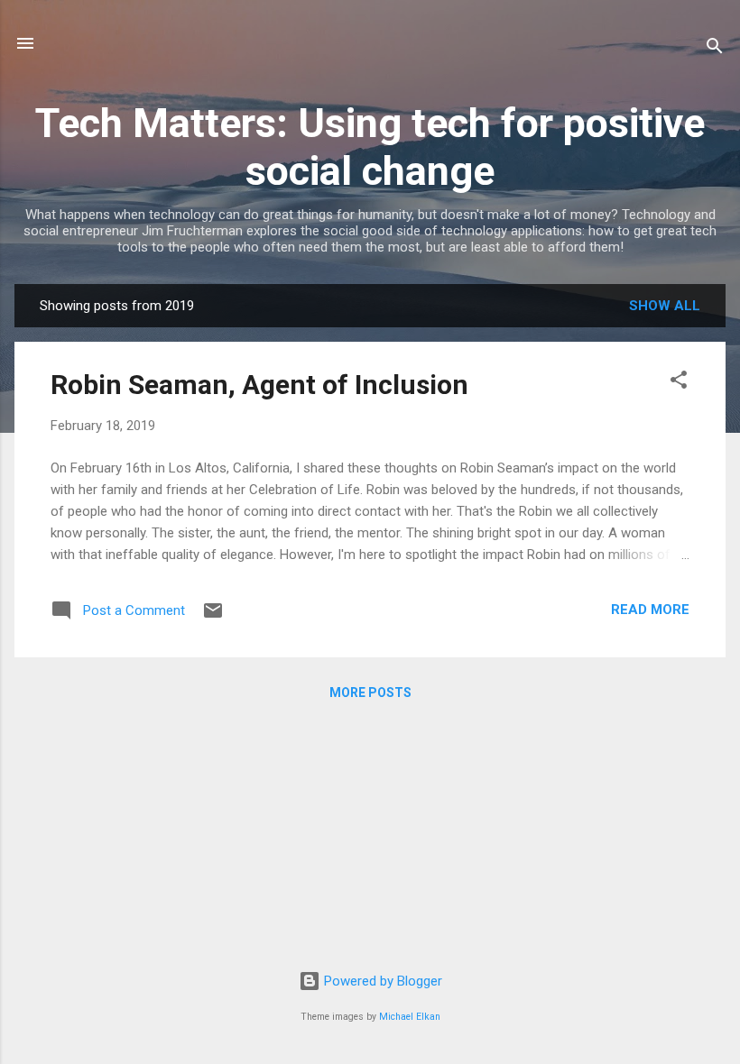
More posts (370, 692)
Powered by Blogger (381, 981)
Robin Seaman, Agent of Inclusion (259, 384)
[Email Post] (213, 617)
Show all (664, 306)
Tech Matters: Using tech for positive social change (370, 147)
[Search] (715, 49)
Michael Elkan (409, 1017)
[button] (678, 383)
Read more (650, 609)
